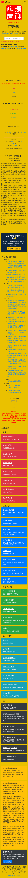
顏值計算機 (7, 693)
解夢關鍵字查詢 (8, 436)
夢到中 (14, 407)
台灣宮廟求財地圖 (9, 560)
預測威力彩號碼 (8, 600)
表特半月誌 (7, 551)
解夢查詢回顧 (7, 445)
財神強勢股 (7, 628)
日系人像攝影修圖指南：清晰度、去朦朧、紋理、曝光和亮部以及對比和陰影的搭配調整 (16, 306)
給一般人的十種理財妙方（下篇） (16, 274)
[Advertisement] (14, 64)
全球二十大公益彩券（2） (14, 385)
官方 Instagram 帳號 (10, 748)
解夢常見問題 (15, 33)
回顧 (14, 92)
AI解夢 (14, 97)
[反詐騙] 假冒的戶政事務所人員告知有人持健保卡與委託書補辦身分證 (16, 374)
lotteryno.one (5, 48)
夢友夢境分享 (7, 498)
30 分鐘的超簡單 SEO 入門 (15, 370)
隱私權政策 (17, 876)
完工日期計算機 (8, 675)
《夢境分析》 (22, 132)
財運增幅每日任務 (14, 22)
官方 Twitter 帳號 (9, 726)
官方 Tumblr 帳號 (9, 737)
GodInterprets (21, 48)
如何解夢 (6, 649)
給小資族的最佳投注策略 (14, 393)
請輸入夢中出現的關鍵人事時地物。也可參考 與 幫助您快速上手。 (14, 33)
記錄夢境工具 (7, 480)
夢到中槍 (14, 400)
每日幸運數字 (14, 113)
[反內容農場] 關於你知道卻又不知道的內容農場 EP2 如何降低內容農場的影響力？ (17, 355)
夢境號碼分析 (7, 454)
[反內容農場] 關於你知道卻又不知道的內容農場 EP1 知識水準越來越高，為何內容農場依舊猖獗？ (17, 361)
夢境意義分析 (7, 463)
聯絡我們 (10, 876)
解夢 (14, 88)
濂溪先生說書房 (8, 510)
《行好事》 (14, 141)
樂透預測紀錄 (7, 618)
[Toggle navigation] (24, 2)
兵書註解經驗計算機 (10, 684)
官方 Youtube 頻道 (9, 757)
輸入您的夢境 (7, 862)
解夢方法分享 (5, 33)
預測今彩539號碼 (9, 591)
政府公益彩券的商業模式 (14, 390)
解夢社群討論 (7, 472)
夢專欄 (5, 640)
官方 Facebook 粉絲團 (11, 714)
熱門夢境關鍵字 (8, 489)
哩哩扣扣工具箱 (8, 667)
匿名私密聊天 (7, 521)
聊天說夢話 (14, 117)
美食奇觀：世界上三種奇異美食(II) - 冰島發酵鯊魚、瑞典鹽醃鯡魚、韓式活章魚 (16, 332)
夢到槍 (14, 404)
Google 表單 (13, 46)
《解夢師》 (10, 132)
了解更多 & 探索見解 (14, 249)
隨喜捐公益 (7, 579)
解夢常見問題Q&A (9, 658)
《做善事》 (15, 145)
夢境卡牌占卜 (14, 109)
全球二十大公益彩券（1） (14, 388)
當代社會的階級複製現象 (14, 381)
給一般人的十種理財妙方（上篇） (16, 277)
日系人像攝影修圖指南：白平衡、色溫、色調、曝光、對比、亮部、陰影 (16, 313)
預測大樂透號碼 (8, 609)
